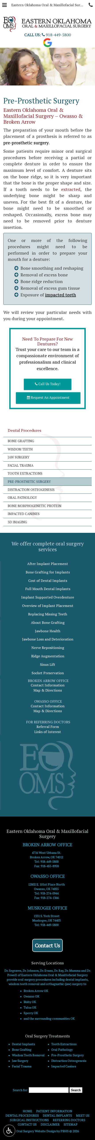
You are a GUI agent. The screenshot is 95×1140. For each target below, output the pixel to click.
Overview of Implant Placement (47, 605)
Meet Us (82, 1115)
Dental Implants (23, 1044)
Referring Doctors (69, 1120)
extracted (70, 189)
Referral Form (47, 726)
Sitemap (71, 1124)
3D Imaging (17, 522)
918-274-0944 (49, 893)
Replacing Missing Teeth (47, 614)
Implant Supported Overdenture (47, 597)
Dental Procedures (24, 430)
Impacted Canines (24, 514)
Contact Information (48, 685)
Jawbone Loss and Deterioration (47, 639)
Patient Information (54, 1111)
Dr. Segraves (12, 970)
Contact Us (47, 945)
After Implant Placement (47, 563)
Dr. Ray (58, 970)
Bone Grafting (21, 441)
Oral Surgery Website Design (36, 1131)
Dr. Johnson (31, 970)
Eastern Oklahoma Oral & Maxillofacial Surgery (48, 4)
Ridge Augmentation (47, 656)
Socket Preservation (48, 672)
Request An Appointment (49, 397)
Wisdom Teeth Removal (28, 1055)
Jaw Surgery (18, 457)
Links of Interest (47, 731)
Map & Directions (47, 690)
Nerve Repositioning (47, 647)
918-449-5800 (49, 861)
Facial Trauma (20, 465)
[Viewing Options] (9, 1131)
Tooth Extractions (25, 473)
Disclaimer (50, 1124)
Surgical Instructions (29, 1120)
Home (27, 1111)
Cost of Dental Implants (47, 580)
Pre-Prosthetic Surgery (29, 481)
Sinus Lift (47, 664)
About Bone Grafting (48, 622)
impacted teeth (60, 295)
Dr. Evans (46, 970)
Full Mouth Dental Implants (47, 588)
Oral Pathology (22, 497)
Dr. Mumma (72, 970)
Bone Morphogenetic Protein (34, 506)
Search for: (20, 1090)
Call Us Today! (49, 384)
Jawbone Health (47, 630)
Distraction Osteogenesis (31, 489)
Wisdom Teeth (20, 449)
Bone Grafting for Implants (48, 572)
